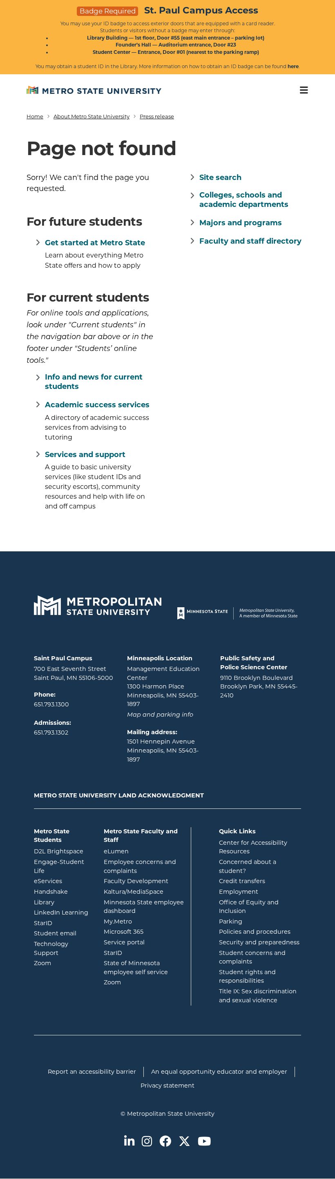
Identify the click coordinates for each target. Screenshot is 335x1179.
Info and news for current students (94, 382)
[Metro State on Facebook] (165, 1142)
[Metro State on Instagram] (147, 1142)
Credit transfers (242, 881)
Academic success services (97, 404)
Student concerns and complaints (252, 957)
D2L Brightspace (63, 851)
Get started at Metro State (95, 242)
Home (35, 116)
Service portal (144, 942)
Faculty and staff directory (250, 241)
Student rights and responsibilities (247, 976)
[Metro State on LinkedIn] (129, 1142)
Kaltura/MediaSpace (144, 891)
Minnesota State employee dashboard (144, 907)
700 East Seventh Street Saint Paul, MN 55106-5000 (73, 673)
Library (63, 902)
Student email (63, 933)
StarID (63, 923)
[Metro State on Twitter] (184, 1142)
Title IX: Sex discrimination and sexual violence (258, 996)
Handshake (63, 891)
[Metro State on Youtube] (204, 1142)
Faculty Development (136, 881)
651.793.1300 (51, 704)
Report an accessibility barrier (92, 1071)
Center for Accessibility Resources (253, 847)
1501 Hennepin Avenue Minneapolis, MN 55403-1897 (163, 750)
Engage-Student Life (63, 866)
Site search (220, 177)
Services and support (85, 454)
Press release (157, 116)
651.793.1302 (51, 732)
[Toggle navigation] (301, 90)
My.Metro (144, 921)
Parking (230, 921)
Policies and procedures (254, 931)
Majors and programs (240, 222)
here (293, 66)
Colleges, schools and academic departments (243, 200)
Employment (238, 891)
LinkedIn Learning (63, 912)
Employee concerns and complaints (140, 866)
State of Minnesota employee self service (144, 967)
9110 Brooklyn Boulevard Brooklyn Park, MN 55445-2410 (259, 686)
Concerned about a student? (247, 866)
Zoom (63, 963)
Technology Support (51, 948)
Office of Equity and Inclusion (249, 907)
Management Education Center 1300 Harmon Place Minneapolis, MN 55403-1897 (163, 686)
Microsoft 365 (144, 931)
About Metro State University (92, 116)
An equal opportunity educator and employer (219, 1071)
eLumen (144, 851)
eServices (63, 881)
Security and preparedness (259, 942)
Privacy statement (167, 1085)
